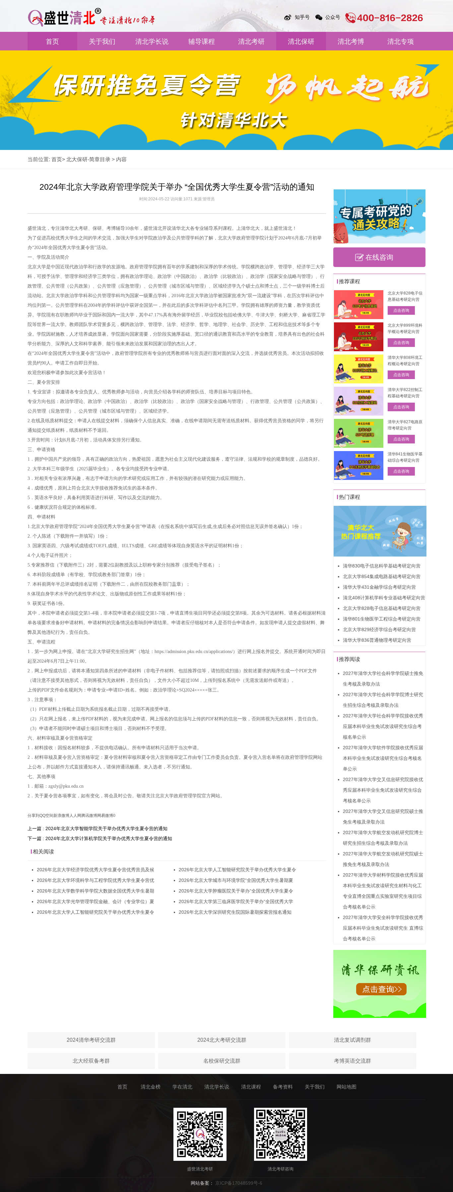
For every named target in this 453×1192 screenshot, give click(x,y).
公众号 (332, 17)
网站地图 (346, 1087)
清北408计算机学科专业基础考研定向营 (384, 597)
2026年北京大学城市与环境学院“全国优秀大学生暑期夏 (236, 880)
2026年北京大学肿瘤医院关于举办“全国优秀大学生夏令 (236, 891)
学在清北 (182, 1087)
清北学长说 (151, 41)
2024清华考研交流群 (91, 1040)
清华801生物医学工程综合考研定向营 (382, 619)
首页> (58, 159)
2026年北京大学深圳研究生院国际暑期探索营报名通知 (235, 912)
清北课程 (251, 1087)
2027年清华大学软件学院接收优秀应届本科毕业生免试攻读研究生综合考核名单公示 (383, 758)
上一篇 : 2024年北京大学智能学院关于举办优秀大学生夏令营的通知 (97, 828)
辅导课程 (201, 41)
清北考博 (351, 41)
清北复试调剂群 (352, 1040)
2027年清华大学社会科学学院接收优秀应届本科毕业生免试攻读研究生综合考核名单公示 (383, 726)
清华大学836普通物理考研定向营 (377, 640)
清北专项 (400, 41)
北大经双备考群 (91, 1061)
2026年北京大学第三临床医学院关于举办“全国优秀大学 (236, 901)
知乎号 (302, 17)
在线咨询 (379, 257)
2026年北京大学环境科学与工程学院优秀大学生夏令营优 (95, 880)
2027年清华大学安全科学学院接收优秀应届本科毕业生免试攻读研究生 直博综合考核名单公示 (383, 928)
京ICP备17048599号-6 (238, 1183)
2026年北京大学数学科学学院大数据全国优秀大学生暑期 (95, 891)
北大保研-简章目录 (88, 159)
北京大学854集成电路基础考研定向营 (382, 576)
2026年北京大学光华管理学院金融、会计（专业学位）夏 (95, 901)
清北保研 (301, 41)
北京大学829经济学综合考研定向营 (379, 629)
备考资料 (283, 1087)
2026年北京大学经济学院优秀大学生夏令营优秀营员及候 (95, 869)
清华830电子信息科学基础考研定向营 (382, 565)
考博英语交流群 (352, 1061)
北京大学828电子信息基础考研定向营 (382, 608)
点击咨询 (401, 310)
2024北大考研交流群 (221, 1040)
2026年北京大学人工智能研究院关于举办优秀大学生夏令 (95, 912)
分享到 (33, 815)
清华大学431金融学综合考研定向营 (379, 587)
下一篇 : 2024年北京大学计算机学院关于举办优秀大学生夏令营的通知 (100, 838)
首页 (52, 41)
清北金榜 (151, 1087)
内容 (121, 159)
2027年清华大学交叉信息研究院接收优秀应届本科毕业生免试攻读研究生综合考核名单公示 (383, 790)
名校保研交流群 (221, 1061)
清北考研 (251, 41)
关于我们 (102, 41)
